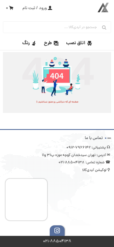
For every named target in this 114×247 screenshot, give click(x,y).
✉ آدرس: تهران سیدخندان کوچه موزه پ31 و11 (76, 155)
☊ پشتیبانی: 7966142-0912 (88, 147)
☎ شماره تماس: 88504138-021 (84, 162)
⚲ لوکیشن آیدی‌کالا (96, 170)
